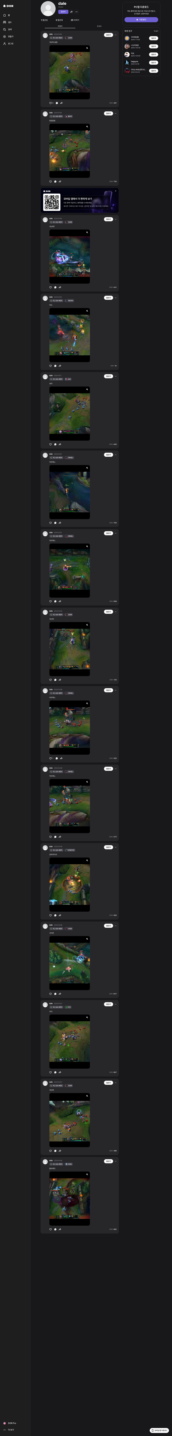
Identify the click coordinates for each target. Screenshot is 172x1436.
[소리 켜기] (87, 48)
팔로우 (63, 12)
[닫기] (116, 191)
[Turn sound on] (56, 96)
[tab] (60, 26)
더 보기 (156, 31)
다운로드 (142, 19)
